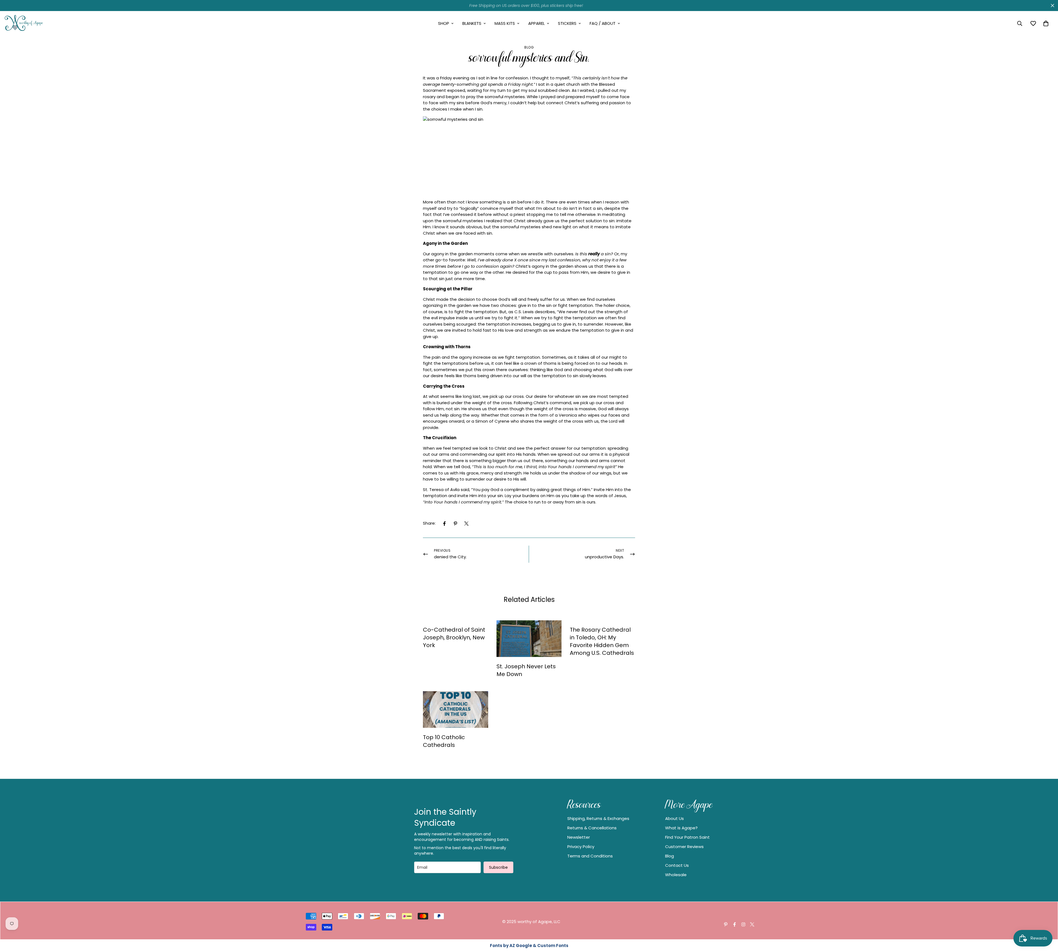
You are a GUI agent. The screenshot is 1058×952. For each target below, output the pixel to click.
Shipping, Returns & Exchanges (598, 818)
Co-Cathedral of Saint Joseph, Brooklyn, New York (454, 637)
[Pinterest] (455, 523)
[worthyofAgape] (24, 23)
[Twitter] (466, 523)
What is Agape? (681, 828)
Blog (529, 47)
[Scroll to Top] (1047, 922)
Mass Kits (505, 23)
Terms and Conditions (590, 856)
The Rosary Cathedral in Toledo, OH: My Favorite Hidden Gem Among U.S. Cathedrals (602, 641)
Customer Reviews (684, 846)
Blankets (471, 23)
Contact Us (677, 865)
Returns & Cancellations (592, 828)
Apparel (536, 23)
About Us (674, 818)
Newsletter (578, 837)
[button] (1046, 23)
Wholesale (676, 875)
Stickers (567, 23)
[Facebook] (444, 523)
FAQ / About (603, 23)
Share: (429, 523)
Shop (443, 23)
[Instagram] (743, 924)
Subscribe (498, 867)
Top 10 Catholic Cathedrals (444, 741)
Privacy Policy (580, 846)
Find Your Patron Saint (687, 837)
